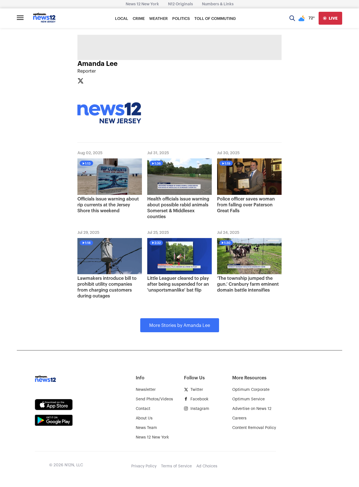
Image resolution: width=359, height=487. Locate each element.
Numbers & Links (218, 4)
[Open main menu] (20, 18)
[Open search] (292, 18)
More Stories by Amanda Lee (179, 325)
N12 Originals (180, 4)
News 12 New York (142, 4)
